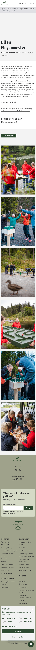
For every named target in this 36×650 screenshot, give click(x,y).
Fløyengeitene (24, 567)
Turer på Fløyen (24, 565)
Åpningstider (5, 542)
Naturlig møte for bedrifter (25, 9)
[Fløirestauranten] (13, 479)
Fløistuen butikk (24, 551)
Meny (32, 3)
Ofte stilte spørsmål (7, 565)
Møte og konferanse (8, 582)
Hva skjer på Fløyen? (26, 542)
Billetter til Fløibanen (8, 545)
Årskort (3, 562)
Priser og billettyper (7, 548)
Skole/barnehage (6, 573)
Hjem (3, 9)
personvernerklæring (9, 513)
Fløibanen (5, 539)
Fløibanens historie (7, 567)
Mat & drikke (23, 545)
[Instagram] (20, 470)
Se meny (4, 585)
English (24, 3)
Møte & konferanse (25, 548)
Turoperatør (5, 570)
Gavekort (4, 559)
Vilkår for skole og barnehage (18, 643)
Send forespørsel (9, 135)
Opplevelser (11, 9)
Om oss (22, 581)
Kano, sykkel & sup (25, 570)
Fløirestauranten (7, 578)
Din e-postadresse (9, 504)
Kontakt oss (23, 587)
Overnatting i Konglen (26, 554)
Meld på (28, 508)
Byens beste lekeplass (26, 556)
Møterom (22, 576)
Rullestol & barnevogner (9, 551)
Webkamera (23, 603)
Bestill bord (4, 588)
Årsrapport (22, 600)
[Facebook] (16, 470)
